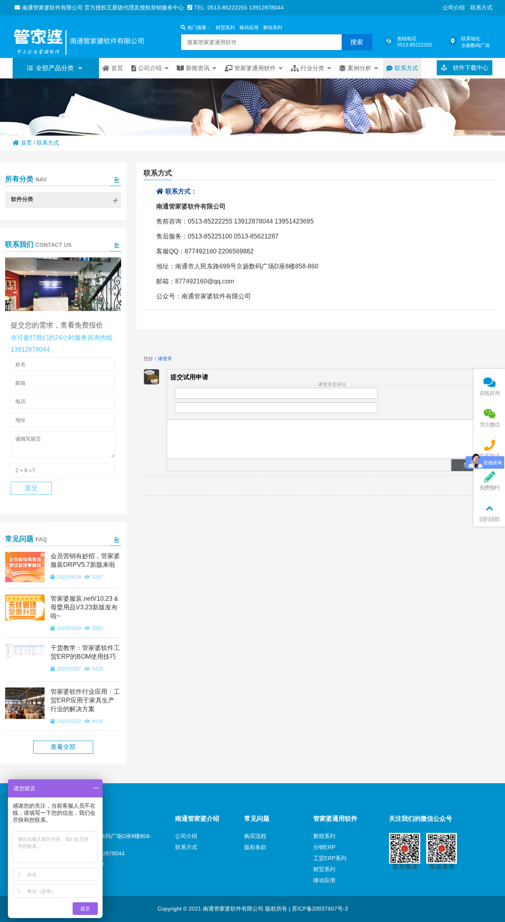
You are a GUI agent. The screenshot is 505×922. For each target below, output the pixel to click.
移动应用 (248, 27)
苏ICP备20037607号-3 (319, 908)
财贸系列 (225, 27)
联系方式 (481, 7)
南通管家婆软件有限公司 (92, 37)
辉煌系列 (272, 27)
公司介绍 (454, 7)
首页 (26, 143)
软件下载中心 (469, 67)
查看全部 (63, 746)
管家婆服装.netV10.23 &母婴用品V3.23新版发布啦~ (84, 607)
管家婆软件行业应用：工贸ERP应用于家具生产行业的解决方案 (85, 700)
